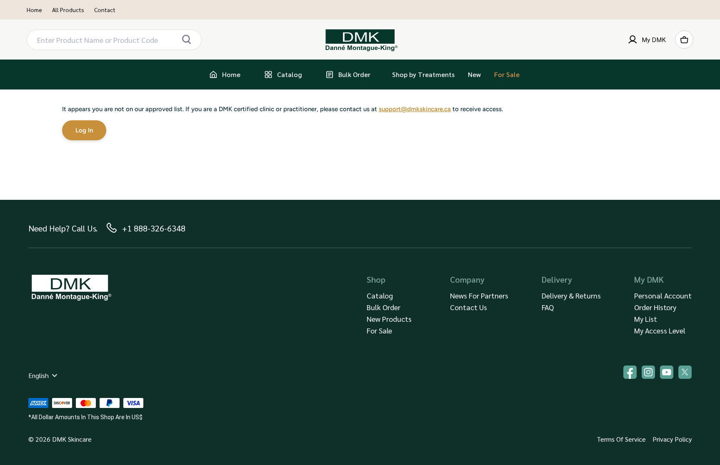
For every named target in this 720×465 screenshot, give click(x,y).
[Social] (685, 372)
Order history (655, 307)
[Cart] (684, 39)
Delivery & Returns (571, 295)
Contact (104, 9)
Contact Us (468, 307)
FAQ (548, 307)
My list (645, 318)
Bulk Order (383, 307)
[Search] (186, 40)
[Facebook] (630, 372)
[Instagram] (648, 372)
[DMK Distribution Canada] (360, 39)
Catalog (380, 295)
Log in (84, 130)
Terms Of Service (621, 439)
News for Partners (479, 295)
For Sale (379, 330)
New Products (389, 318)
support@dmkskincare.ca (415, 109)
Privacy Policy (672, 439)
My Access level (659, 330)
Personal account (663, 295)
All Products (68, 9)
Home (34, 9)
